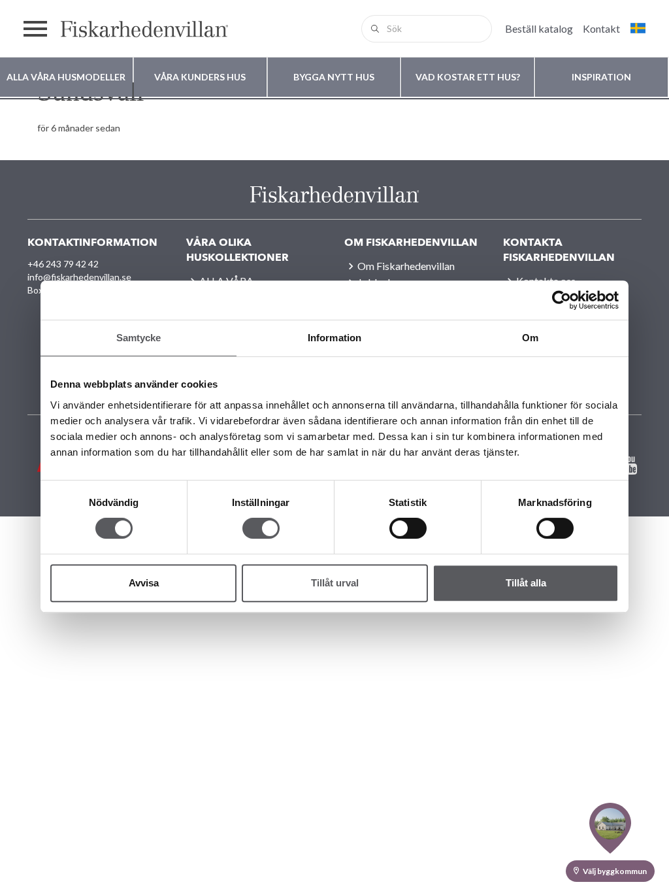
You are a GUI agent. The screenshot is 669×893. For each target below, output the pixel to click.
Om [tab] (530, 337)
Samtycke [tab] (138, 337)
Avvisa (144, 582)
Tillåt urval (335, 582)
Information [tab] (334, 337)
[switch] (261, 528)
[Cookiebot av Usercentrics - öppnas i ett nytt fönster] (561, 300)
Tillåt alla (526, 582)
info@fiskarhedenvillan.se (79, 276)
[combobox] (426, 28)
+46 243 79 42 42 (63, 263)
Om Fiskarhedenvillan (406, 266)
